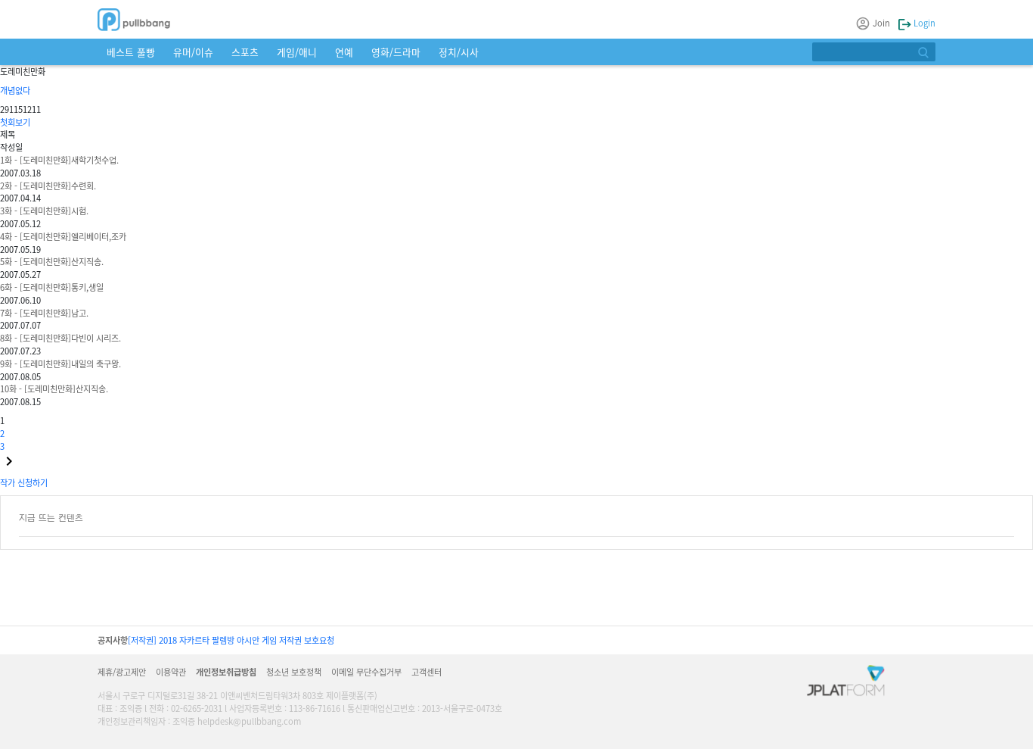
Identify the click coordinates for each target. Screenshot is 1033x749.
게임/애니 (297, 52)
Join (881, 23)
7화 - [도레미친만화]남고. (44, 313)
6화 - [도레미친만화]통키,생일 (52, 287)
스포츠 (245, 52)
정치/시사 (459, 52)
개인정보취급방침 (226, 672)
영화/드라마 (395, 52)
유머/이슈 (193, 52)
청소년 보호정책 (293, 672)
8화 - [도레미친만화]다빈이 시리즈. (60, 338)
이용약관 (171, 672)
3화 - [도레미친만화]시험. (44, 210)
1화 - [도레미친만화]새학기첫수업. (59, 160)
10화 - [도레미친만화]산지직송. (54, 388)
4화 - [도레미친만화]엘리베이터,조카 (63, 236)
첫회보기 (15, 122)
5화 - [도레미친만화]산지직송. (52, 261)
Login (923, 23)
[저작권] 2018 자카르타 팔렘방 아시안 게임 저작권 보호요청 (231, 640)
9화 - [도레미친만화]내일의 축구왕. (60, 363)
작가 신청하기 (24, 482)
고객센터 (426, 672)
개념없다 (15, 90)
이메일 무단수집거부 (366, 672)
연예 (344, 52)
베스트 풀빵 (131, 52)
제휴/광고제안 (122, 672)
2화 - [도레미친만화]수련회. (48, 185)
